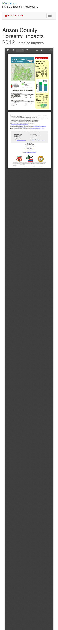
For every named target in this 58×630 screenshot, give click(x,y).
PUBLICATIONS (15, 15)
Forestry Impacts (30, 42)
